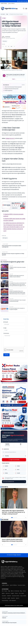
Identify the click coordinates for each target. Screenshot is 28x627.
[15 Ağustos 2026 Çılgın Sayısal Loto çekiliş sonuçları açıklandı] (4, 275)
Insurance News (21, 585)
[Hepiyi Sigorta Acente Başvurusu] (14, 102)
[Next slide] (25, 517)
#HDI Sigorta (5, 237)
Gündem (4, 595)
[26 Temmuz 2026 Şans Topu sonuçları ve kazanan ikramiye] (4, 300)
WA (11, 46)
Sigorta (17, 598)
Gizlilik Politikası (4, 3)
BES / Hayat (4, 591)
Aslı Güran (7, 36)
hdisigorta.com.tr (10, 138)
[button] (12, 517)
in (8, 46)
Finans (16, 593)
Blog (21, 591)
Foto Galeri (21, 593)
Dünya (24, 591)
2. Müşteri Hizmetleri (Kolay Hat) (11, 88)
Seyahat (13, 598)
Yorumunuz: (6, 333)
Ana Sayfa (3, 14)
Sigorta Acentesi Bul (14, 459)
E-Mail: (4, 328)
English (12, 593)
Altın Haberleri (12, 600)
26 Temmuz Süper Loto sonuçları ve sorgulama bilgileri (17, 309)
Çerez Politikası (11, 3)
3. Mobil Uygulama (8, 90)
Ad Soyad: (5, 322)
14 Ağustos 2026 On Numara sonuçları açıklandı (17, 268)
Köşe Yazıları (23, 595)
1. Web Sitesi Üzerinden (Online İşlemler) (13, 87)
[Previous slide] (2, 517)
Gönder (6, 354)
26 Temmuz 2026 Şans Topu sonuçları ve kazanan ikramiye (17, 300)
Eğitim (3, 593)
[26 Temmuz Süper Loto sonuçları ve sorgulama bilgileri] (4, 308)
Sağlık (8, 598)
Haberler (9, 595)
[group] (14, 502)
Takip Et (14, 79)
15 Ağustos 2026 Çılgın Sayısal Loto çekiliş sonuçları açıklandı (16, 276)
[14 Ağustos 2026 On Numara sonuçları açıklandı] (4, 267)
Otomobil (4, 598)
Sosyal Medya (5, 600)
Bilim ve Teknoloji (15, 591)
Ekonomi (8, 593)
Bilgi (7, 14)
